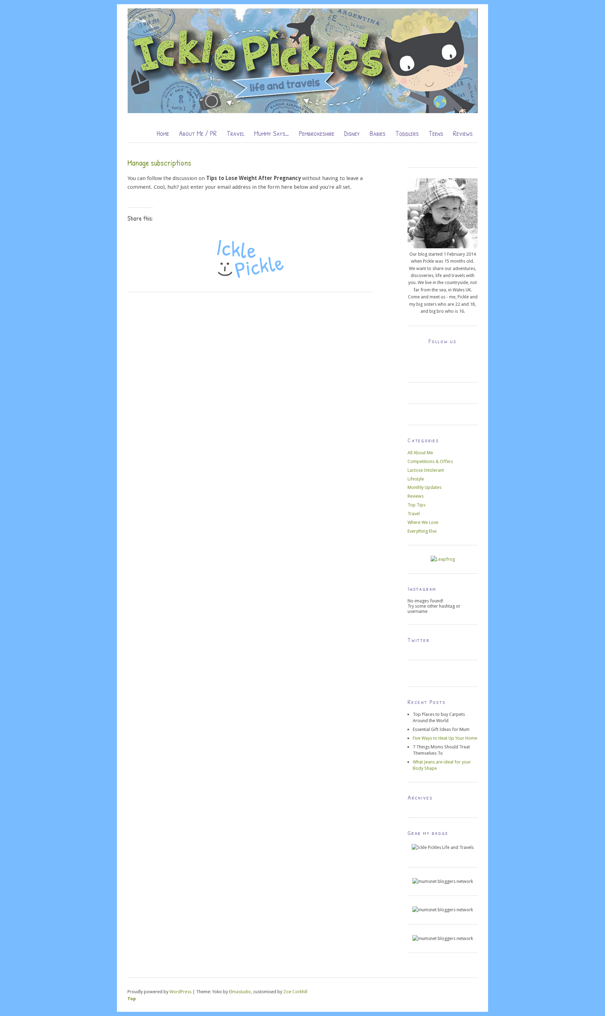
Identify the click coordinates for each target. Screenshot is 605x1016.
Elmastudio (240, 991)
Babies (377, 133)
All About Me (420, 452)
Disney (352, 133)
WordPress (180, 991)
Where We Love (423, 522)
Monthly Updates (424, 487)
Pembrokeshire (316, 133)
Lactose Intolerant (426, 470)
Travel (235, 133)
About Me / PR (198, 133)
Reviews (463, 133)
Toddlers (407, 133)
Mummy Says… (271, 133)
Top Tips (416, 504)
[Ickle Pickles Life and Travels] (302, 111)
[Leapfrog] (443, 559)
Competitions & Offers (430, 461)
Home (163, 133)
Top (131, 998)
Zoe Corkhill (295, 991)
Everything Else (422, 531)
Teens (436, 133)
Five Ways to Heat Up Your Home (445, 738)
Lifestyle (416, 479)
